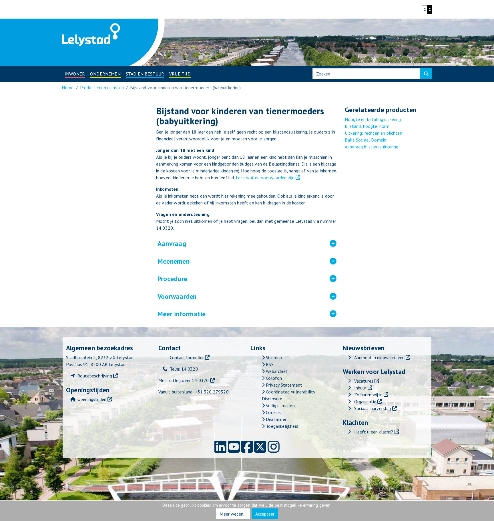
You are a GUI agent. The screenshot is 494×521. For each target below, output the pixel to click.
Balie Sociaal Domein (365, 140)
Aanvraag (210, 243)
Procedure (211, 279)
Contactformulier (187, 357)
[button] (74, 74)
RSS (269, 364)
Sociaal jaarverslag (372, 408)
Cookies (273, 412)
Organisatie (365, 401)
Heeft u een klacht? (373, 432)
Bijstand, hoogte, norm (367, 126)
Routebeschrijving (94, 376)
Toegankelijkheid (281, 426)
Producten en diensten (102, 87)
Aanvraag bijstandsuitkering (371, 147)
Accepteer (264, 514)
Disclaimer (275, 419)
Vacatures (363, 381)
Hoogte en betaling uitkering (373, 119)
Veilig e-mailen (280, 405)
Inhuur (360, 388)
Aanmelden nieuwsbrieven (379, 357)
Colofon (273, 378)
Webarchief (276, 371)
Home (68, 87)
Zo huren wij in (368, 394)
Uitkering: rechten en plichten (373, 133)
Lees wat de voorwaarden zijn (265, 177)
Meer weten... (233, 514)
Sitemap (273, 357)
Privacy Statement (283, 385)
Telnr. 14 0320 (184, 369)
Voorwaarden (215, 296)
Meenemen (212, 261)
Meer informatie (220, 314)
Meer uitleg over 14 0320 (183, 380)
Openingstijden (91, 399)
